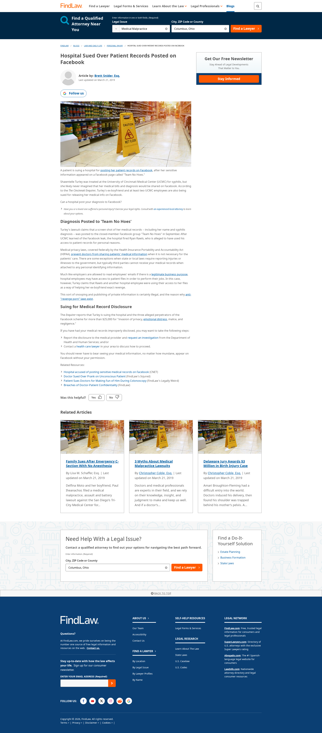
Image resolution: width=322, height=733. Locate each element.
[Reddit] (119, 701)
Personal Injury (115, 45)
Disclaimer (91, 722)
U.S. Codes (181, 667)
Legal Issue (119, 22)
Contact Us (138, 640)
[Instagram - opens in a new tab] (110, 701)
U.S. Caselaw (182, 661)
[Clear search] (166, 28)
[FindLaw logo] (73, 6)
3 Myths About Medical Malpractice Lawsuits (154, 463)
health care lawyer (88, 346)
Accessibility (139, 634)
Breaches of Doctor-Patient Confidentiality (90, 385)
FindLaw (64, 45)
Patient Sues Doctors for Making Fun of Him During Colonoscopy (105, 381)
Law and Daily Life (93, 45)
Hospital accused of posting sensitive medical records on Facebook (106, 372)
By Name (137, 679)
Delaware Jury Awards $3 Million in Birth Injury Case (225, 463)
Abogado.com (232, 655)
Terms (63, 722)
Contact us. (93, 648)
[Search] (258, 6)
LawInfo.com (231, 669)
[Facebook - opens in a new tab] (83, 701)
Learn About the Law (187, 648)
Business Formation (233, 557)
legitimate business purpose (169, 274)
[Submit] (112, 683)
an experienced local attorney (168, 209)
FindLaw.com (232, 628)
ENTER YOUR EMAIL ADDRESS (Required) (83, 676)
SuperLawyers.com (235, 641)
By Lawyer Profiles (142, 673)
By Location (138, 661)
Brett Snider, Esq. (107, 76)
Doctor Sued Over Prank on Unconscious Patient (95, 376)
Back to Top (162, 593)
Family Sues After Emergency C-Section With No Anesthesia (92, 463)
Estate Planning (230, 552)
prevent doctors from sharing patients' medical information (109, 254)
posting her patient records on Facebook (126, 170)
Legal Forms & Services (188, 628)
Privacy (76, 722)
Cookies (106, 722)
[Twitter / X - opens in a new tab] (101, 701)
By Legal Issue (140, 667)
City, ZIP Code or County (187, 22)
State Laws (227, 563)
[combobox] (141, 28)
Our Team (138, 628)
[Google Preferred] (128, 701)
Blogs (76, 45)
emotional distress (155, 319)
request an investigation (143, 338)
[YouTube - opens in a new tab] (92, 701)
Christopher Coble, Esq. (155, 473)
